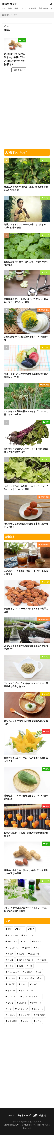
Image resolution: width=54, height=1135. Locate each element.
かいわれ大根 (13, 972)
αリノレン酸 (13, 935)
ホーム (11, 1115)
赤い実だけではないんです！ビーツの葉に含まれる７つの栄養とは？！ (26, 450)
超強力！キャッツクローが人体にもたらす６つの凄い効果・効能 (26, 226)
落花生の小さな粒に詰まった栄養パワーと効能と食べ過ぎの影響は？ (14, 59)
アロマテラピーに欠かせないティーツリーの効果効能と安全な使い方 (26, 685)
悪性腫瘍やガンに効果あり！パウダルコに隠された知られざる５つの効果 (26, 300)
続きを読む (18, 70)
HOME (7, 15)
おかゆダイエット (26, 960)
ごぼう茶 (22, 1003)
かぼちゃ (11, 978)
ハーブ (46, 160)
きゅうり (35, 984)
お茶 (30, 966)
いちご (25, 941)
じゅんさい (25, 1015)
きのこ (23, 984)
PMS (32, 929)
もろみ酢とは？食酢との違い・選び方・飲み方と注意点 (26, 572)
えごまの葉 (34, 954)
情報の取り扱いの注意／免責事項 (27, 1121)
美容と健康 (43, 8)
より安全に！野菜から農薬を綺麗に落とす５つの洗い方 (26, 647)
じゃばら (11, 1015)
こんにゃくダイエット (32, 996)
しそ (9, 1009)
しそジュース (22, 1009)
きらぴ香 (11, 990)
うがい (27, 947)
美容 (16, 15)
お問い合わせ (39, 1115)
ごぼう (10, 1003)
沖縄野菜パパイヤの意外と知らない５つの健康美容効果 (26, 797)
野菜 (10, 8)
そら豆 (38, 1021)
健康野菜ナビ (10, 4)
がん (41, 978)
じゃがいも (38, 1009)
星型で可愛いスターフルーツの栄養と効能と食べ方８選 (26, 759)
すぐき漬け (40, 1015)
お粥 (21, 966)
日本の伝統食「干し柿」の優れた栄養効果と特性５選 (26, 834)
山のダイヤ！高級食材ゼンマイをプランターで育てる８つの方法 (26, 413)
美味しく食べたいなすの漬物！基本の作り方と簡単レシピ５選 (26, 375)
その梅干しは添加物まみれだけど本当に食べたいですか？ (26, 525)
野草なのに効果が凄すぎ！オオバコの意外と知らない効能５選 (26, 188)
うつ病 (10, 954)
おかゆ (10, 960)
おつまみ (43, 960)
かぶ (39, 972)
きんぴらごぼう (27, 990)
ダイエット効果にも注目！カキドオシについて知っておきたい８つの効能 (26, 487)
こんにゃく (12, 996)
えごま (22, 954)
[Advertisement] (39, 46)
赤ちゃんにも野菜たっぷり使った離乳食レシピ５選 (26, 722)
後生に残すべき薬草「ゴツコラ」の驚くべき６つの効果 (26, 263)
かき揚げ (28, 972)
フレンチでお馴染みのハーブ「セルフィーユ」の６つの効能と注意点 (26, 909)
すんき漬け (12, 1021)
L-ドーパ (20, 929)
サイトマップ (23, 1115)
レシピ (23, 8)
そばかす (26, 1021)
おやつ (10, 966)
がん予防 (11, 984)
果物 (16, 8)
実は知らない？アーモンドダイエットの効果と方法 (26, 610)
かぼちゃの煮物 (27, 978)
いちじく (38, 941)
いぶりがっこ (13, 947)
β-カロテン (28, 935)
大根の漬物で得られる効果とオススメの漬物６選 (26, 338)
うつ (37, 947)
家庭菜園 (32, 8)
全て (4, 8)
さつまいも (36, 1003)
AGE (10, 929)
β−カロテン (12, 941)
